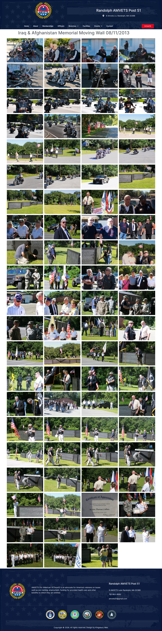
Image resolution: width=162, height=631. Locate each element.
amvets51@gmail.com (118, 599)
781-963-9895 (115, 594)
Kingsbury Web (101, 627)
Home (26, 26)
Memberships (47, 26)
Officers (61, 26)
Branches (72, 26)
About (35, 26)
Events (97, 26)
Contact (109, 26)
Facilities (86, 26)
